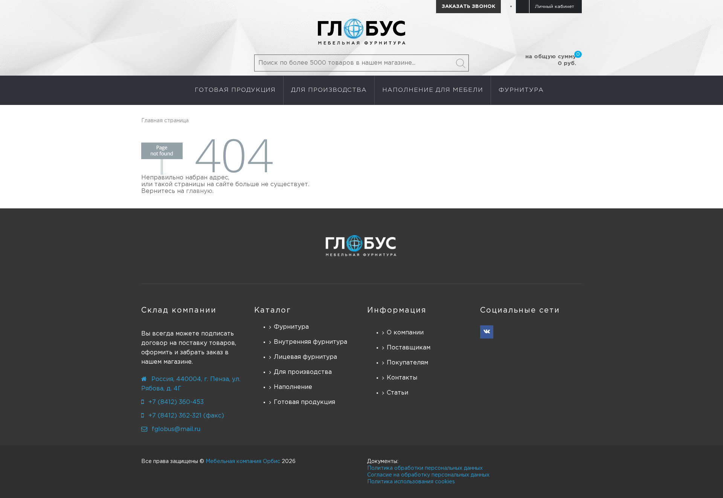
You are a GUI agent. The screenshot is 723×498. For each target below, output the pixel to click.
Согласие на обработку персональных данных (428, 475)
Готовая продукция (304, 402)
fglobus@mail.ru (176, 429)
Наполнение (293, 387)
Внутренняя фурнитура (310, 342)
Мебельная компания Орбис (243, 461)
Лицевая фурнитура (305, 357)
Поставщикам (408, 348)
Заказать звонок (468, 7)
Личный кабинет (554, 7)
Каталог (272, 310)
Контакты (402, 378)
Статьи (397, 393)
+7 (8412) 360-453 (176, 402)
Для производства (303, 372)
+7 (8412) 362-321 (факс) (186, 416)
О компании (405, 333)
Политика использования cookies (411, 482)
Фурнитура (291, 327)
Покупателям (407, 363)
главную (199, 191)
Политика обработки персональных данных (425, 468)
